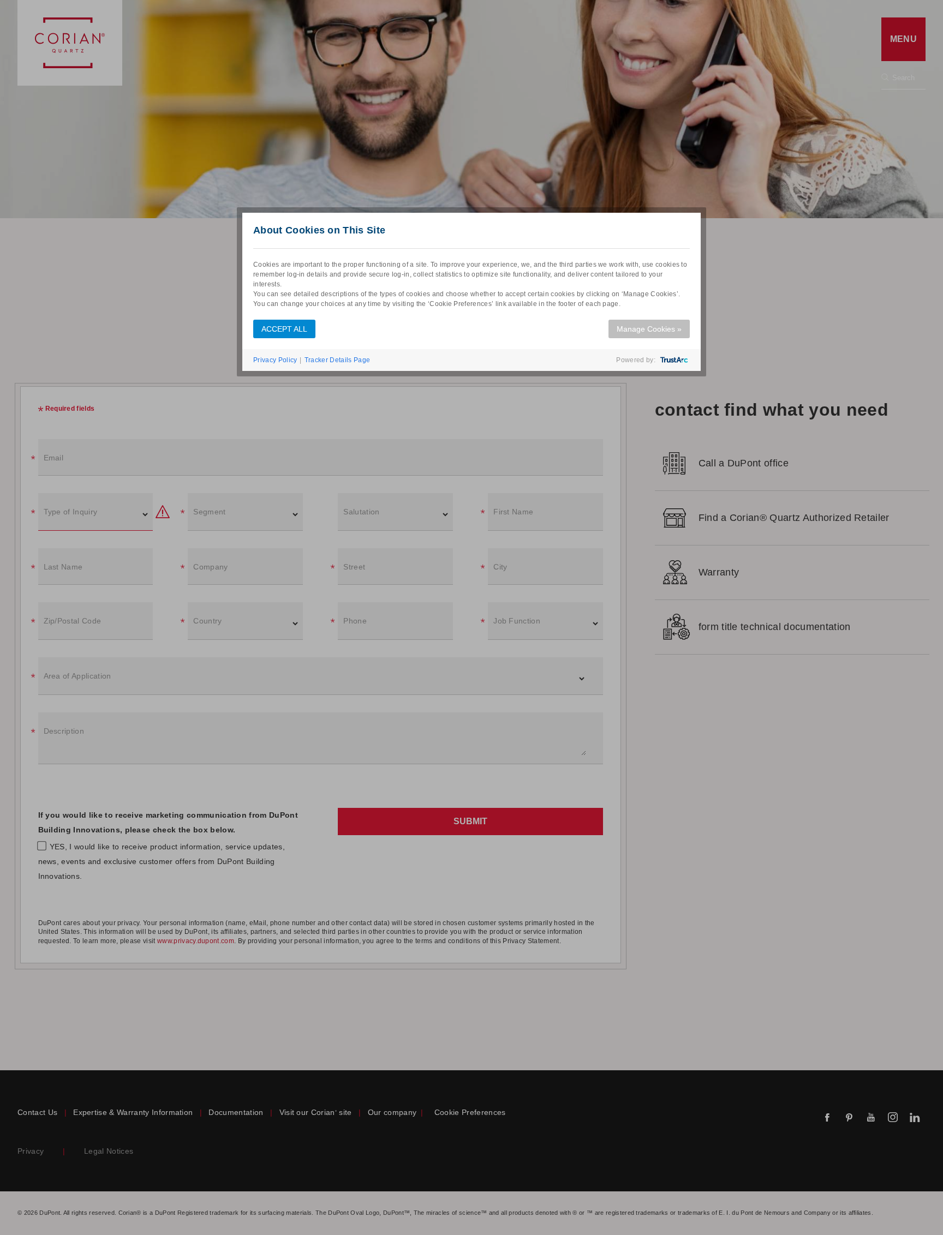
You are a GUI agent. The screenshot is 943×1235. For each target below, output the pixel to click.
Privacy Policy (275, 360)
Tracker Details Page (337, 360)
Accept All (284, 329)
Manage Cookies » (649, 329)
